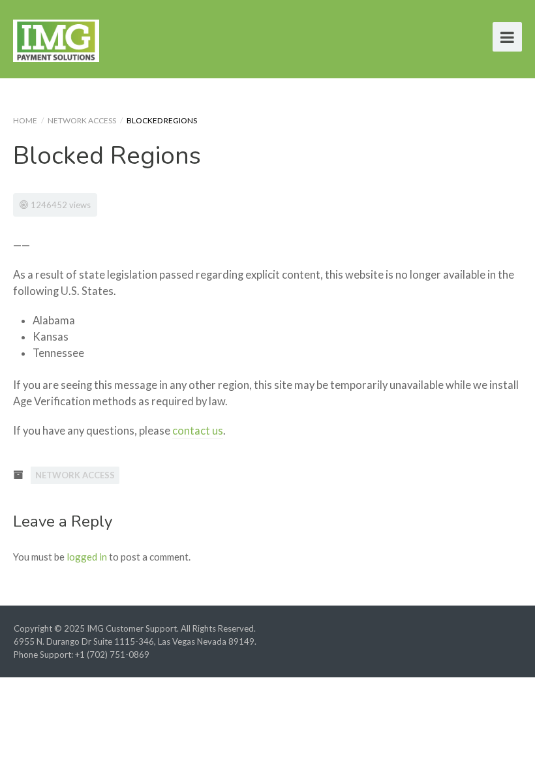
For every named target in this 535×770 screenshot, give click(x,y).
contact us (197, 430)
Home (25, 120)
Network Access (82, 120)
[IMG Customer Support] (56, 39)
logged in (87, 556)
